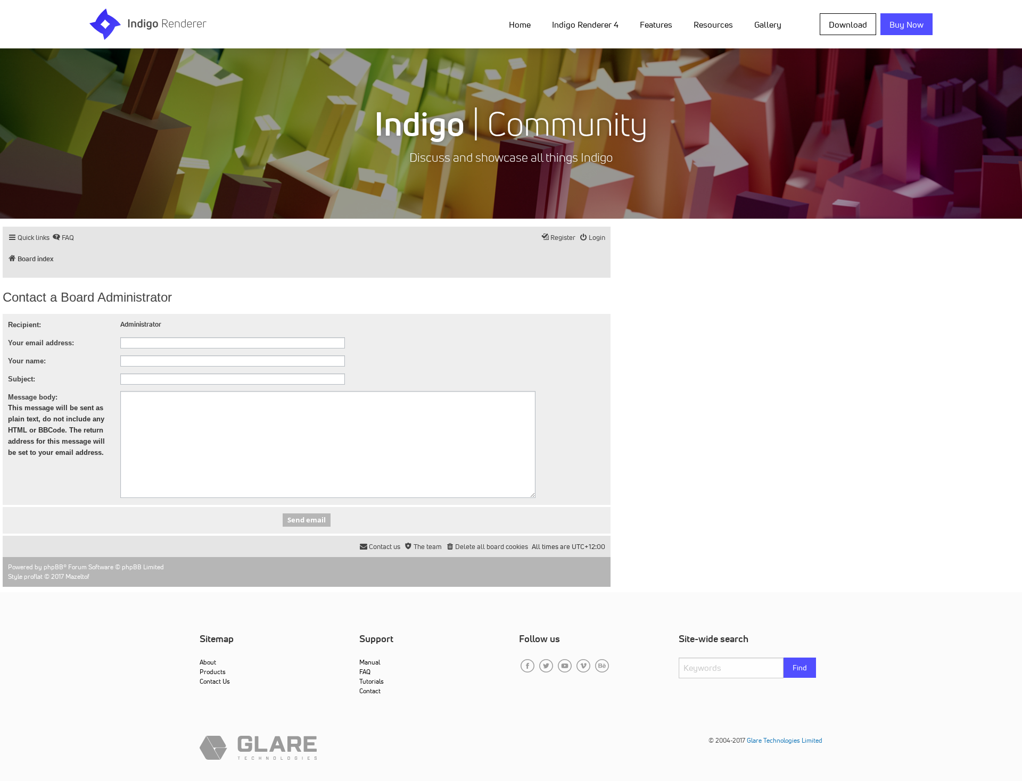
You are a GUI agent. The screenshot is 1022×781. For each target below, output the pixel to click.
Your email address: (41, 342)
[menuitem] (521, 24)
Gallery (767, 24)
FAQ (364, 671)
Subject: (21, 379)
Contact (370, 690)
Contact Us (215, 681)
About (208, 662)
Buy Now (906, 24)
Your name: (27, 361)
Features (656, 24)
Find (800, 667)
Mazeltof (77, 576)
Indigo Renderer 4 (585, 24)
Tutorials (371, 681)
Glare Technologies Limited (784, 740)
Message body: (32, 397)
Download (848, 24)
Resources (713, 24)
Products (213, 671)
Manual (369, 662)
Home (520, 24)
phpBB (53, 566)
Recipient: (24, 324)
